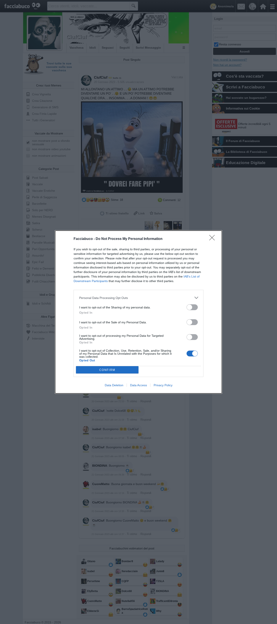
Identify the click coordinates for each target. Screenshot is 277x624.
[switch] (192, 307)
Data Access (138, 385)
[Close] (213, 239)
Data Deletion (114, 385)
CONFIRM (107, 370)
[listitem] (138, 297)
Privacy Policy (163, 385)
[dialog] (138, 312)
